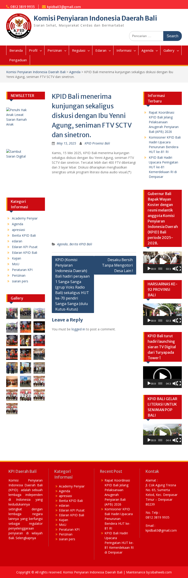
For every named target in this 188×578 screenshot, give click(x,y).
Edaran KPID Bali (24, 252)
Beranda (16, 50)
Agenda (147, 50)
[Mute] (174, 268)
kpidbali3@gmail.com (64, 7)
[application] (162, 262)
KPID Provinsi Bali (97, 143)
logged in (78, 329)
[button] (162, 262)
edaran (17, 241)
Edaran (100, 50)
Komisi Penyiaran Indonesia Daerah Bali (95, 18)
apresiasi (18, 229)
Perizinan (54, 50)
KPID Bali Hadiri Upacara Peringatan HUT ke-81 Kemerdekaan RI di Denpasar (163, 167)
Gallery (168, 50)
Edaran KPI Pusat (25, 247)
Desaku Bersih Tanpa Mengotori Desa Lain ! (117, 265)
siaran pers (20, 281)
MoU (15, 264)
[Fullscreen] (179, 268)
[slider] (160, 269)
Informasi (123, 50)
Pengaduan (18, 60)
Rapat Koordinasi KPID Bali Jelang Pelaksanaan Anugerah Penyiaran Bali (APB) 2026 (164, 122)
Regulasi (78, 50)
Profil (33, 50)
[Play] (149, 268)
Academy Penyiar (25, 218)
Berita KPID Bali (80, 244)
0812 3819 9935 (22, 7)
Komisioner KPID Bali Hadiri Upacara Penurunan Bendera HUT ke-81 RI (119, 518)
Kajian (16, 258)
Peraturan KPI (22, 270)
